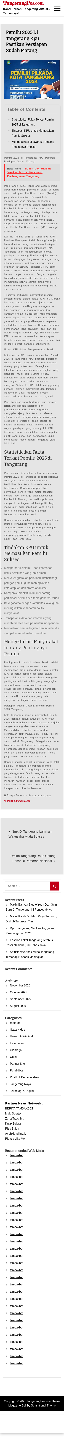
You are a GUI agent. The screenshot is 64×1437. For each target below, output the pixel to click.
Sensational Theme (43, 1405)
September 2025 (20, 999)
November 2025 (20, 985)
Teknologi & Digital (22, 1090)
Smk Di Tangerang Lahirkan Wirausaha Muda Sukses (30, 834)
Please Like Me (15, 1138)
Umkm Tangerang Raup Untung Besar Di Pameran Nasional (32, 858)
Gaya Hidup (17, 1029)
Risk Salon (12, 1128)
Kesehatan (17, 1043)
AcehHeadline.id (15, 1133)
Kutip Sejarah (13, 1123)
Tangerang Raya (20, 1084)
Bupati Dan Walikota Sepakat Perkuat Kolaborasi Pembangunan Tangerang (29, 172)
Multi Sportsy (13, 1113)
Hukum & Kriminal (21, 1036)
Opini (13, 1056)
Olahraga (16, 1050)
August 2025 (18, 1005)
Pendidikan (17, 1070)
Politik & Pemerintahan (18, 801)
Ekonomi (15, 1022)
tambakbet (16, 1155)
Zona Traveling (14, 1118)
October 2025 (18, 992)
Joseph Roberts (16, 795)
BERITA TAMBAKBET (19, 1108)
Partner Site (17, 1063)
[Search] (54, 886)
